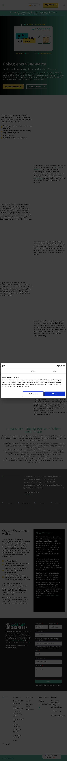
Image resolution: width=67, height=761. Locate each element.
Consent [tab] (11, 371)
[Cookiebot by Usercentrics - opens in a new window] (57, 366)
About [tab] (55, 371)
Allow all (54, 394)
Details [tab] (33, 371)
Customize (32, 394)
